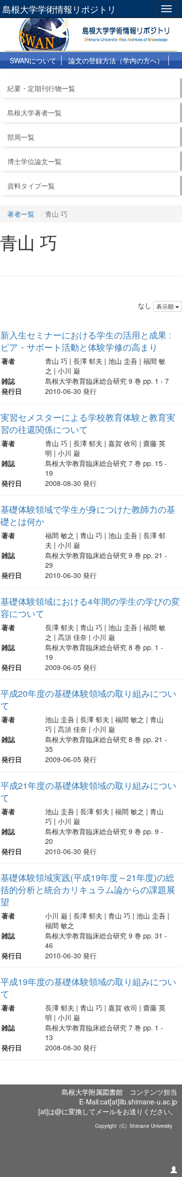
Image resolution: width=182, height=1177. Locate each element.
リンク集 (129, 77)
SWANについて (33, 60)
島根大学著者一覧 (34, 112)
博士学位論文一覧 (34, 161)
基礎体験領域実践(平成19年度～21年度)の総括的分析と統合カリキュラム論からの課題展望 (87, 889)
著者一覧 (20, 214)
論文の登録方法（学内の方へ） (116, 60)
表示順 (165, 306)
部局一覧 (20, 137)
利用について (30, 77)
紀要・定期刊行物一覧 (41, 88)
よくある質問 (83, 77)
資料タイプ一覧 (31, 185)
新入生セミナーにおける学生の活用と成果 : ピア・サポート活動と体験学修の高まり (85, 341)
